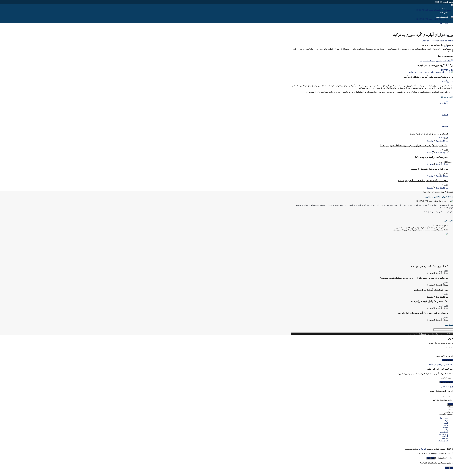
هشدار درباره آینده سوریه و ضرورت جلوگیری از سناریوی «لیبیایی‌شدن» (420, 230)
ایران (446, 420)
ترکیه (446, 57)
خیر (428, 458)
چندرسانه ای (443, 440)
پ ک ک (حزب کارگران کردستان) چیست (429, 169)
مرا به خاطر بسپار (443, 356)
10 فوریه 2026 (447, 70)
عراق (446, 46)
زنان (446, 429)
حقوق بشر (444, 431)
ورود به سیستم (447, 386)
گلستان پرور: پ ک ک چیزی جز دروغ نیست (429, 133)
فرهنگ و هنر (443, 434)
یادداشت (445, 436)
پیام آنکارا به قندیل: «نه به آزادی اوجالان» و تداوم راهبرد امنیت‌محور (422, 227)
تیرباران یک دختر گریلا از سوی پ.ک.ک (431, 157)
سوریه (445, 427)
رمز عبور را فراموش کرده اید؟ (441, 364)
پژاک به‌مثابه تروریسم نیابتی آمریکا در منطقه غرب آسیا (428, 76)
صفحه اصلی (443, 23)
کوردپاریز (422, 334)
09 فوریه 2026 (447, 81)
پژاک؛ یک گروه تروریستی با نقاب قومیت (435, 65)
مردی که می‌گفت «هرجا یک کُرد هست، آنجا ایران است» (423, 180)
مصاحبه (445, 438)
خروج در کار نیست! (440, 225)
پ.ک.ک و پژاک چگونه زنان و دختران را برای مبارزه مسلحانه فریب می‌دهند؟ (414, 145)
